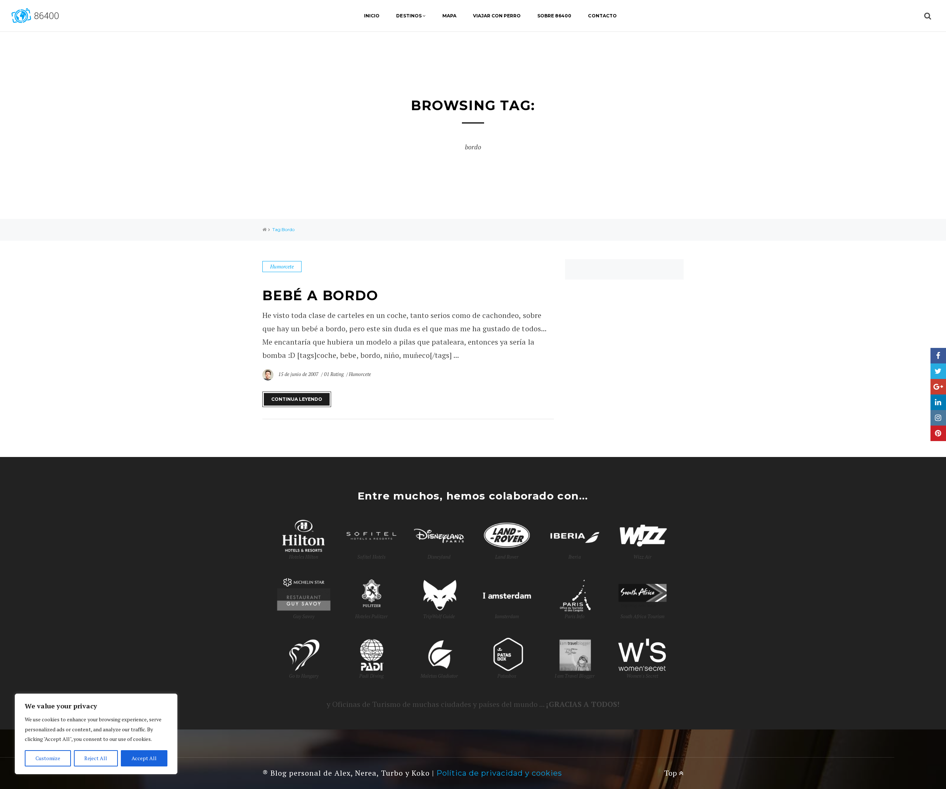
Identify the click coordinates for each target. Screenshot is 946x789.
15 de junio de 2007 (299, 374)
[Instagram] (938, 418)
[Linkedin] (938, 402)
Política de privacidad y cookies (499, 773)
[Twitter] (938, 371)
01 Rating (334, 374)
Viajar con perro (497, 15)
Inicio (372, 15)
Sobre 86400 (554, 15)
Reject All (95, 758)
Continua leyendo (296, 399)
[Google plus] (938, 386)
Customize (47, 758)
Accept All (144, 758)
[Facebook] (938, 355)
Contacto (602, 15)
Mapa (449, 15)
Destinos (408, 15)
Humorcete (282, 266)
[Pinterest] (938, 433)
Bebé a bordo (320, 295)
